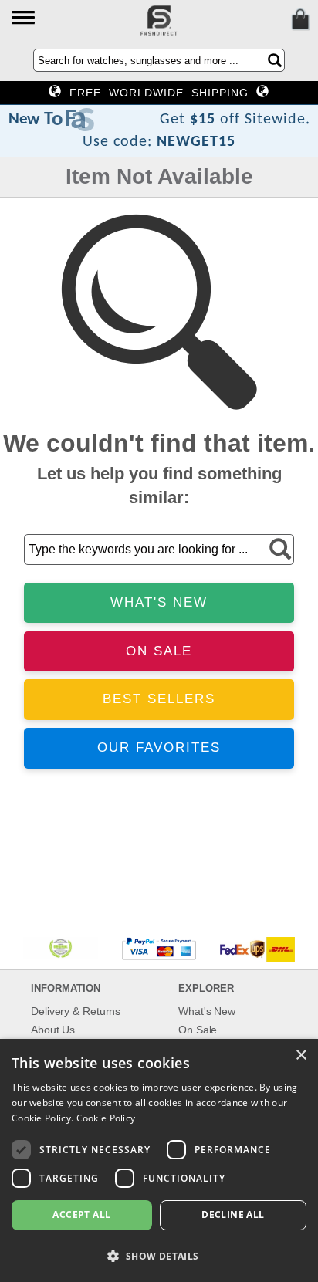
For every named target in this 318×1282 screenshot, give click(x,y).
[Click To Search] (275, 60)
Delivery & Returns (75, 1011)
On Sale (197, 1029)
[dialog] (159, 1160)
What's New (206, 1011)
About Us (53, 1029)
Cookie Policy (106, 1118)
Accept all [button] (81, 1214)
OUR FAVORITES (159, 747)
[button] (24, 18)
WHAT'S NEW (159, 602)
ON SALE (159, 651)
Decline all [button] (232, 1214)
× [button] (300, 1055)
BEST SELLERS (159, 699)
